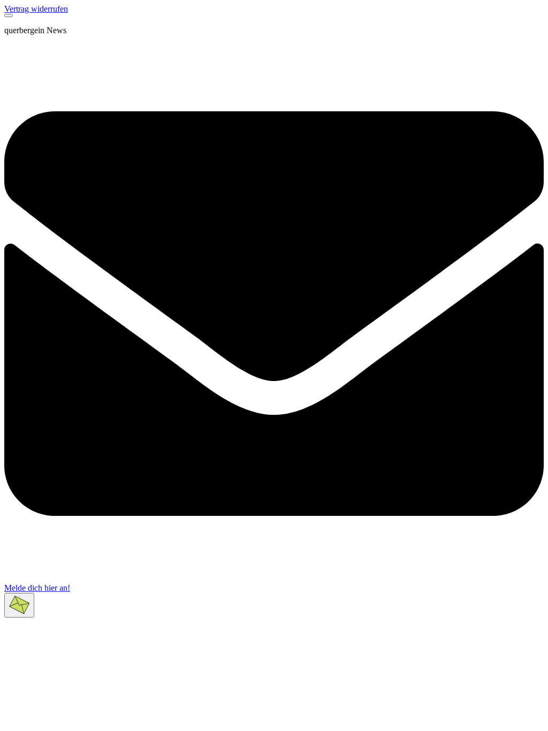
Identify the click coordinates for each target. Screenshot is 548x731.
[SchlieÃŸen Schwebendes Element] (8, 15)
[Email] (274, 580)
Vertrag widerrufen (36, 8)
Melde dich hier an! (37, 587)
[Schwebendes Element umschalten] (19, 605)
